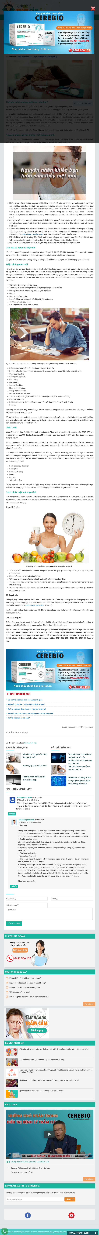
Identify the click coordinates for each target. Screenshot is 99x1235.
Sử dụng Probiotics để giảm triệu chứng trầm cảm (30, 1168)
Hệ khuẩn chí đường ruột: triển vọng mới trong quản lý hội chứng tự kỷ (49, 1080)
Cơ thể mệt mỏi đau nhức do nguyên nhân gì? (27, 709)
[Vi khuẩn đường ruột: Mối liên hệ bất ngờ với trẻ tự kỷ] (12, 1062)
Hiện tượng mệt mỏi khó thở (35, 765)
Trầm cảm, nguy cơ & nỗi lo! (22, 1172)
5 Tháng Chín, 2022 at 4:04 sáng (30, 822)
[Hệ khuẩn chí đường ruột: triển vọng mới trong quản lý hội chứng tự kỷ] (12, 1083)
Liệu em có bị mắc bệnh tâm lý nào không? (27, 983)
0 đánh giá (23, 732)
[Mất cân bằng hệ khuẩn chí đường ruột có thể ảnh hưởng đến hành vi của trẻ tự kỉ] (12, 1052)
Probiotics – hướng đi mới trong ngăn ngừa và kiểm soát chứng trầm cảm (79, 780)
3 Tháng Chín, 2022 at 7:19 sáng (28, 800)
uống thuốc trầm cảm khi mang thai (24, 987)
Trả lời (12, 814)
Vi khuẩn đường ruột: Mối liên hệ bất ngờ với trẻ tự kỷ (41, 1059)
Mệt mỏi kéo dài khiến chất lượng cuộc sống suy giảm (30, 713)
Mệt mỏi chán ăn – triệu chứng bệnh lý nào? (26, 704)
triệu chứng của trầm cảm (32, 234)
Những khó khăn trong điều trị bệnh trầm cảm (30, 1162)
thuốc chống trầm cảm (34, 605)
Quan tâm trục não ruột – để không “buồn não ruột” (41, 1091)
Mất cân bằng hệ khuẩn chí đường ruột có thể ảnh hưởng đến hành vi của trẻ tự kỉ (53, 1049)
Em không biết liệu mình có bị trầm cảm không (29, 997)
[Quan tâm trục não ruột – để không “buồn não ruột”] (12, 1094)
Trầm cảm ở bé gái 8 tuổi (19, 992)
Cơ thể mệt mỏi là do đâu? (19, 718)
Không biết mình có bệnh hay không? (25, 978)
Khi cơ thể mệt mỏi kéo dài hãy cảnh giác (25, 700)
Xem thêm (89, 1004)
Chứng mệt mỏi (30, 743)
